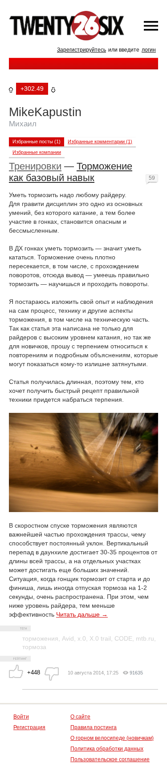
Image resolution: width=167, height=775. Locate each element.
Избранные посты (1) (36, 141)
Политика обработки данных (106, 749)
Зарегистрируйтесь (81, 50)
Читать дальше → (82, 614)
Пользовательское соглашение (110, 759)
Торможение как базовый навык (70, 172)
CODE (123, 638)
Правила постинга (93, 727)
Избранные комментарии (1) (100, 141)
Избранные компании (36, 152)
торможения (40, 638)
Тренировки (35, 166)
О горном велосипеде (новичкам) (112, 738)
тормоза (34, 646)
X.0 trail (100, 638)
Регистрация (29, 727)
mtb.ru (145, 638)
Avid (68, 638)
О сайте (80, 717)
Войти (21, 717)
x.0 (81, 638)
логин (149, 50)
